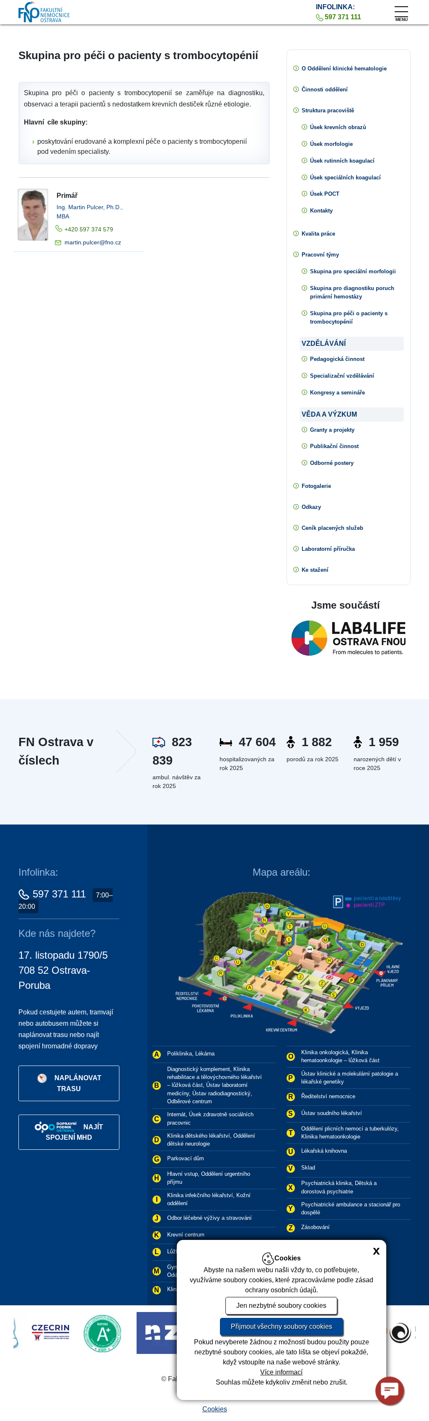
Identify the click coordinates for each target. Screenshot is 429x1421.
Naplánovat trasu (77, 1083)
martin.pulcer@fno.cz (93, 242)
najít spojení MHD (74, 1132)
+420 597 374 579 (89, 229)
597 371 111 (59, 894)
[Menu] (401, 9)
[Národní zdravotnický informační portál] (143, 1332)
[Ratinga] (48, 1332)
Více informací (281, 1372)
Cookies (214, 1409)
